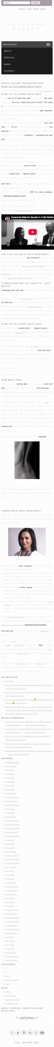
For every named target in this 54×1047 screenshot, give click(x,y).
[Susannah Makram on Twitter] (17, 1034)
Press (7, 984)
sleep (14, 641)
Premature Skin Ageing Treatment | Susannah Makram (29, 751)
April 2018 (9, 848)
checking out (23, 663)
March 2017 (10, 882)
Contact (9, 71)
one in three (27, 298)
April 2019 (9, 813)
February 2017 (11, 886)
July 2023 (9, 770)
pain (46, 402)
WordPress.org (11, 1003)
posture (39, 663)
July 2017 (9, 871)
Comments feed (12, 999)
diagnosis (34, 346)
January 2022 (11, 801)
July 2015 (9, 937)
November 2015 (12, 921)
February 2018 (11, 855)
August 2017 (11, 867)
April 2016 (9, 906)
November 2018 (12, 828)
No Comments (46, 91)
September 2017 (12, 863)
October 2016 (11, 890)
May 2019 (9, 809)
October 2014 (11, 960)
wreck (8, 645)
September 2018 (12, 836)
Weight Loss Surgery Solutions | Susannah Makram (27, 736)
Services (9, 58)
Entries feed (10, 995)
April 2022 (9, 789)
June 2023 (10, 774)
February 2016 (11, 910)
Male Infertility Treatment (16, 740)
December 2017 (12, 859)
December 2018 (12, 824)
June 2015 (10, 941)
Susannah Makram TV (24, 210)
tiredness (44, 631)
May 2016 (9, 902)
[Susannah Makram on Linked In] (30, 1034)
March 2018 (10, 851)
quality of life (19, 332)
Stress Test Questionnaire (36, 725)
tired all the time (16, 617)
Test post (9, 681)
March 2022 (10, 793)
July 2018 (9, 840)
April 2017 (9, 879)
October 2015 (11, 925)
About (8, 51)
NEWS (7, 64)
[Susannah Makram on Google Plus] (36, 1034)
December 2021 (12, 805)
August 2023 (11, 766)
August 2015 (11, 933)
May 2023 (9, 778)
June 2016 (10, 898)
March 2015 (10, 952)
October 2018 (11, 832)
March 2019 (10, 816)
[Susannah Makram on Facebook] (11, 1034)
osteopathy (6, 274)
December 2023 (12, 762)
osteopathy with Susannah (19, 278)
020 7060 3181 (36, 9)
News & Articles (12, 980)
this (33, 262)
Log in (8, 992)
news (7, 976)
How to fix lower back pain (21, 87)
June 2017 (10, 875)
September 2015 (12, 929)
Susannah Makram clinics (33, 266)
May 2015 (9, 945)
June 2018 (10, 844)
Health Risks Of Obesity (35, 732)
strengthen (19, 645)
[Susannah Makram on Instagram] (23, 1034)
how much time (35, 307)
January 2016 (11, 914)
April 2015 (9, 948)
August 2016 (11, 894)
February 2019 (11, 820)
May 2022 (9, 785)
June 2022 (10, 781)
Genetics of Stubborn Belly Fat (18, 747)
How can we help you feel (24, 625)
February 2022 (11, 797)
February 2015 (11, 956)
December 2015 (12, 917)
